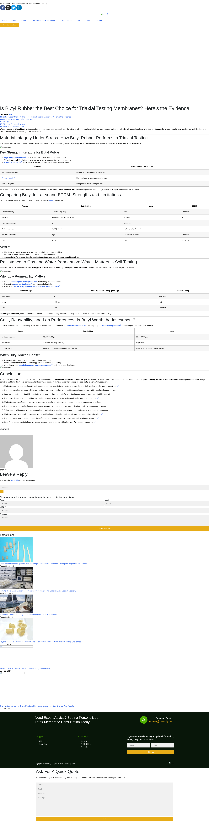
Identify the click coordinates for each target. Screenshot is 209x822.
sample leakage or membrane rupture (35, 365)
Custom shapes (66, 20)
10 (51, 364)
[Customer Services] (143, 720)
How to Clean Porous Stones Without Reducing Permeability (25, 668)
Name (2, 500)
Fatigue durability (8, 178)
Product (24, 20)
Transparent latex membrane (43, 20)
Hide (10, 114)
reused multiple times (111, 325)
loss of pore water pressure (24, 281)
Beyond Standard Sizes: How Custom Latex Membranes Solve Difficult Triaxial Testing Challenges (40, 642)
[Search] (1, 491)
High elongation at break (14, 157)
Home (4, 20)
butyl (51, 200)
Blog (78, 20)
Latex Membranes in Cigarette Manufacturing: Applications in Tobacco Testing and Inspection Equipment (43, 564)
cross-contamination (22, 284)
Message (3, 514)
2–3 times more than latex (74, 325)
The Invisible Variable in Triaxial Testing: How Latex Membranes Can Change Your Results (37, 706)
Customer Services (165, 718)
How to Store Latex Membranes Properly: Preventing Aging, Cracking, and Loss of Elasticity (38, 591)
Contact (88, 20)
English (99, 20)
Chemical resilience (12, 162)
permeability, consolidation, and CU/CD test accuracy (36, 286)
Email (106, 500)
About (13, 20)
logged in (15, 480)
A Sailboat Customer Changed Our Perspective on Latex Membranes (28, 614)
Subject (3, 507)
